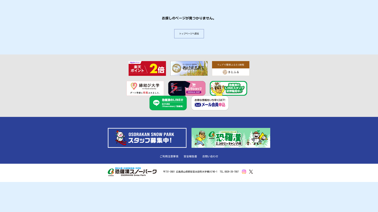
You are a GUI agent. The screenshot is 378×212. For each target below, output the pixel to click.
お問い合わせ (210, 156)
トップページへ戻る (189, 34)
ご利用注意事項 (169, 156)
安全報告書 (190, 156)
